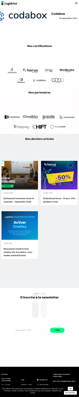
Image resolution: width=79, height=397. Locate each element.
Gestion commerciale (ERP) (64, 381)
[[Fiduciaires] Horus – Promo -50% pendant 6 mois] (59, 175)
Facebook (43, 380)
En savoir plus (70, 393)
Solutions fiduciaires (6, 379)
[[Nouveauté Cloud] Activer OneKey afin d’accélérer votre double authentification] (20, 225)
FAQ (22, 380)
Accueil (5, 374)
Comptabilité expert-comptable (62, 375)
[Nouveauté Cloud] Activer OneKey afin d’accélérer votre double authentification (18, 252)
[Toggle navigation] (76, 3)
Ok (70, 388)
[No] (76, 391)
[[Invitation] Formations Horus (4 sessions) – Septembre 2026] (20, 175)
